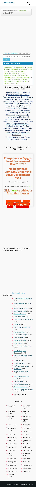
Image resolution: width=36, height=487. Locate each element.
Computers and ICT (20, 317)
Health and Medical (20, 340)
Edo (9, 434)
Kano (24, 444)
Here (29, 186)
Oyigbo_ (20, 81)
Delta (24, 428)
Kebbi (24, 447)
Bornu (25, 425)
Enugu (10, 437)
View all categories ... (20, 394)
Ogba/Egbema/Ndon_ (24, 77)
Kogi (9, 450)
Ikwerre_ (16, 75)
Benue (10, 425)
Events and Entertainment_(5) (18, 107)
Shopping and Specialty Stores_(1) (17, 130)
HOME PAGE (13, 202)
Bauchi (25, 416)
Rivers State (22, 10)
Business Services (20, 314)
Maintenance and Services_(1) (18, 117)
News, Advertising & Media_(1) (14, 121)
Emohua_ (15, 73)
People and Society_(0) (20, 124)
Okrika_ (17, 79)
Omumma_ (25, 79)
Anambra (11, 416)
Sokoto (25, 468)
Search (6, 59)
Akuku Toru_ (15, 69)
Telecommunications (20, 387)
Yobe (24, 471)
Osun (24, 462)
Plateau (25, 465)
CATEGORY (22, 205)
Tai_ (17, 83)
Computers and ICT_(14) (12, 101)
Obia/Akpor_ (9, 77)
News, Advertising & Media (23, 355)
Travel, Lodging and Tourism (23, 390)
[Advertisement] (18, 34)
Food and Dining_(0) (13, 112)
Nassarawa (26, 453)
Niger (10, 459)
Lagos (10, 453)
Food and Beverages (21, 335)
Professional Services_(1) (16, 126)
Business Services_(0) (22, 99)
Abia (9, 406)
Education (17, 324)
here (13, 190)
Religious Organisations (21, 372)
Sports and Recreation (21, 384)
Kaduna (10, 444)
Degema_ (21, 71)
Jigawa (25, 441)
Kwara (25, 450)
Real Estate (17, 369)
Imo (9, 441)
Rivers (10, 468)
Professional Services (21, 366)
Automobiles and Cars (21, 308)
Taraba (10, 471)
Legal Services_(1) (22, 115)
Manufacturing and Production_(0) (18, 119)
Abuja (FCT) (26, 406)
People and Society (20, 363)
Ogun (24, 459)
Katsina (10, 447)
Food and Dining (19, 337)
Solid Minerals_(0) (13, 132)
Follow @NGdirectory (10, 53)
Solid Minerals (18, 381)
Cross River (12, 428)
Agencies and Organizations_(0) (18, 92)
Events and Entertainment (22, 327)
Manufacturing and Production (20, 352)
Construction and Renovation (23, 319)
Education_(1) (25, 103)
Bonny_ (13, 71)
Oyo (9, 465)
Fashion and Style (19, 332)
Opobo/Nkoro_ (9, 81)
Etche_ (23, 73)
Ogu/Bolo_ (8, 79)
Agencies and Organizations (23, 299)
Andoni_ (24, 69)
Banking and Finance (20, 311)
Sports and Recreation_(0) (20, 133)
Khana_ (24, 75)
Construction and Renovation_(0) (19, 102)
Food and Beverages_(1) (21, 110)
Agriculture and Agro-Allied (22, 303)
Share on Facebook (25, 53)
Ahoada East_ (21, 67)
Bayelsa (25, 420)
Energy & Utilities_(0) (13, 106)
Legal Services (18, 343)
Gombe (25, 437)
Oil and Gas (17, 360)
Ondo (10, 462)
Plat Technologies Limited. (24, 484)
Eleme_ (7, 73)
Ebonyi (25, 431)
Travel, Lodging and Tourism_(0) (19, 138)
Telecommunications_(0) (15, 137)
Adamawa (11, 411)
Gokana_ (7, 75)
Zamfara (11, 474)
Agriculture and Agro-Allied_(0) (17, 95)
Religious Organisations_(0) (22, 128)
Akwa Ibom (26, 411)
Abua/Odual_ (9, 67)
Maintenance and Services (22, 346)
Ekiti (24, 434)
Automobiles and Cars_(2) (12, 97)
